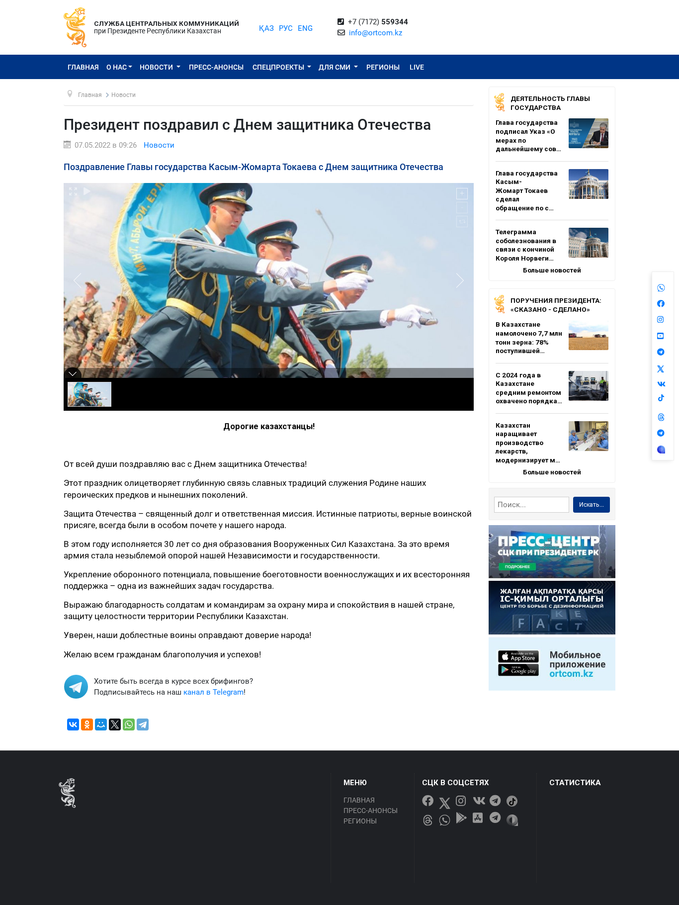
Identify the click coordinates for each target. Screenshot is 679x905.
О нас (116, 67)
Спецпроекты (279, 67)
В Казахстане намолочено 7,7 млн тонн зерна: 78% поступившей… (529, 337)
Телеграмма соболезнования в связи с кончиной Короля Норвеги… (526, 245)
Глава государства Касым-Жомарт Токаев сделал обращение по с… (527, 190)
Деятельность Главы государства (550, 102)
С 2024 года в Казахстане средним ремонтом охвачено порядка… (529, 388)
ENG (305, 28)
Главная (83, 67)
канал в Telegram (213, 692)
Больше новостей (552, 270)
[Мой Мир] (101, 724)
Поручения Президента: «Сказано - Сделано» (555, 304)
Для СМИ (335, 67)
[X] (115, 724)
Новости (157, 67)
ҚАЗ (266, 28)
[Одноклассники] (87, 724)
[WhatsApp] (129, 724)
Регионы (383, 67)
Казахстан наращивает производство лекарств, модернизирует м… (528, 442)
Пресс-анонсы (216, 67)
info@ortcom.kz (375, 32)
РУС (286, 28)
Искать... (591, 504)
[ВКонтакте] (73, 724)
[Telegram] (143, 724)
